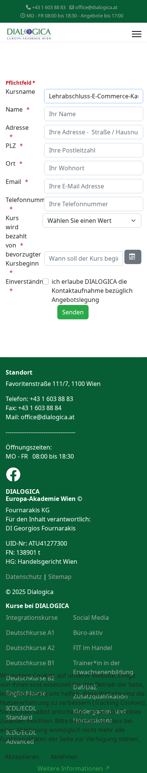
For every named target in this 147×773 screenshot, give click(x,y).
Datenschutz (24, 576)
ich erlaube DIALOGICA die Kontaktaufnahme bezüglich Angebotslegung (92, 290)
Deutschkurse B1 (30, 663)
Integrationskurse (32, 617)
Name (14, 109)
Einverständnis (21, 281)
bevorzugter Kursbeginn (21, 259)
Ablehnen (64, 757)
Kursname (20, 91)
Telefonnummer (21, 200)
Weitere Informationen (70, 768)
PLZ (11, 146)
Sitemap (60, 576)
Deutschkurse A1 (30, 632)
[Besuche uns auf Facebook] (73, 474)
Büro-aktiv (88, 632)
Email (13, 181)
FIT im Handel (92, 648)
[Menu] (136, 34)
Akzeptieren (22, 757)
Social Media (91, 617)
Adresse (17, 127)
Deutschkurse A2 (30, 648)
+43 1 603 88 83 (49, 7)
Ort (10, 163)
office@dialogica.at (96, 7)
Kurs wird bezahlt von (16, 231)
